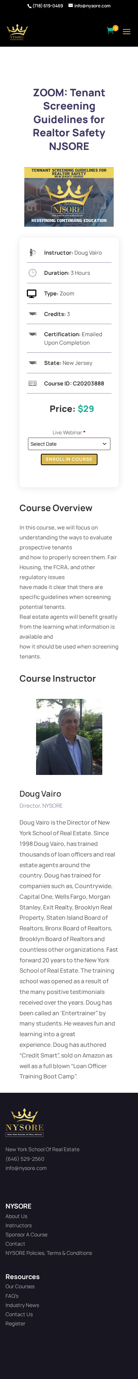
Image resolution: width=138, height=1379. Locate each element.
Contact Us (19, 1314)
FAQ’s (12, 1295)
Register (15, 1323)
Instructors (19, 1225)
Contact (15, 1243)
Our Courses (20, 1286)
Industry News (22, 1304)
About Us (16, 1216)
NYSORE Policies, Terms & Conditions (49, 1252)
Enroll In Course (69, 459)
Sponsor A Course (26, 1234)
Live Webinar (69, 432)
